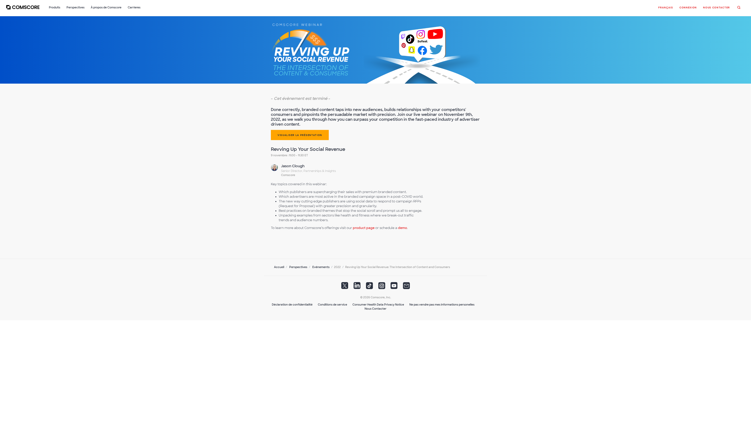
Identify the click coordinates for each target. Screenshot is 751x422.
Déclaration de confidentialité (292, 304)
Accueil (279, 267)
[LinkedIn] (357, 287)
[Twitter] (344, 287)
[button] (665, 10)
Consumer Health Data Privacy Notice (378, 304)
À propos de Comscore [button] (106, 7)
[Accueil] (23, 9)
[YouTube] (394, 287)
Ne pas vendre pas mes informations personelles (441, 304)
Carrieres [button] (134, 7)
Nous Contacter (375, 308)
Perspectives (298, 267)
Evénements (321, 267)
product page (364, 228)
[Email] (406, 287)
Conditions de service (332, 304)
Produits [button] (54, 7)
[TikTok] (369, 287)
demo (402, 228)
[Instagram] (381, 287)
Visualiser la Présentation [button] (300, 135)
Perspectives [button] (75, 7)
